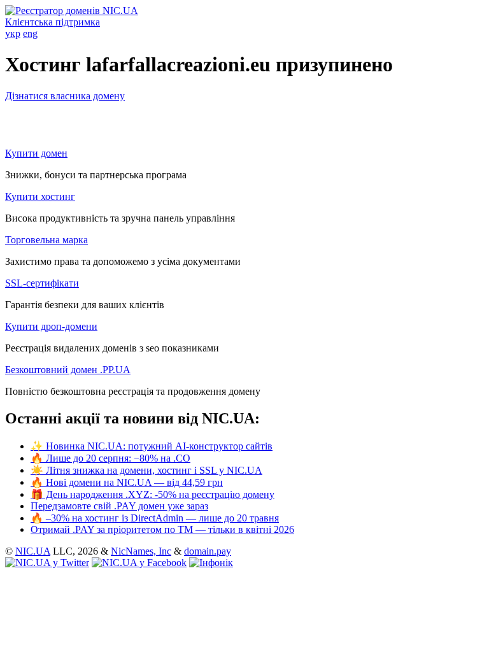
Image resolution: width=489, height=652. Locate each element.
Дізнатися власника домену (65, 95)
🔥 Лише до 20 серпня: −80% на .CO (110, 458)
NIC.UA (32, 551)
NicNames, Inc (141, 551)
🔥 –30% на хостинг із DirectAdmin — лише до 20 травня (155, 518)
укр (12, 33)
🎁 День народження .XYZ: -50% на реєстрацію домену (152, 494)
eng (30, 33)
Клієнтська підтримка (52, 22)
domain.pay (207, 551)
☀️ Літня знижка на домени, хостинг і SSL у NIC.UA (146, 470)
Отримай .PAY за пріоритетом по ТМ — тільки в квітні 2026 (162, 529)
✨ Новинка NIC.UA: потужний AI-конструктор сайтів (152, 446)
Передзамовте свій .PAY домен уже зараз (119, 505)
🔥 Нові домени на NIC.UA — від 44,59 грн (127, 482)
